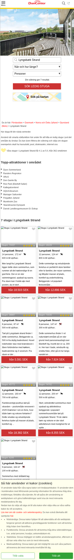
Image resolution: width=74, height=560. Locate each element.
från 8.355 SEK (55, 432)
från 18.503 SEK (18, 289)
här (11, 516)
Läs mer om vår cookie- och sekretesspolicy (21, 512)
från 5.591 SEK (18, 359)
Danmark (29, 122)
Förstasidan (17, 122)
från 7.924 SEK (55, 359)
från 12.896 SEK (55, 289)
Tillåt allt (56, 555)
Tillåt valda (18, 555)
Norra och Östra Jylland (47, 122)
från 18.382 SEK (18, 432)
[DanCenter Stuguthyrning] (37, 3)
